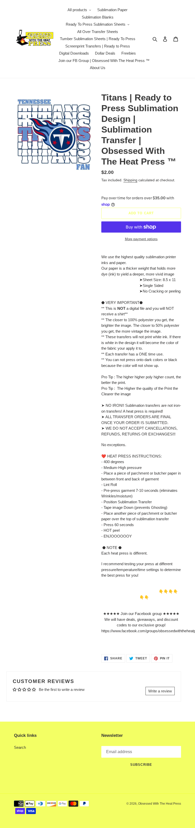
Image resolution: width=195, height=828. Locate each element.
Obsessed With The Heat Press (159, 803)
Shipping (130, 180)
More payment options (141, 239)
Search (20, 747)
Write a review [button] (160, 691)
